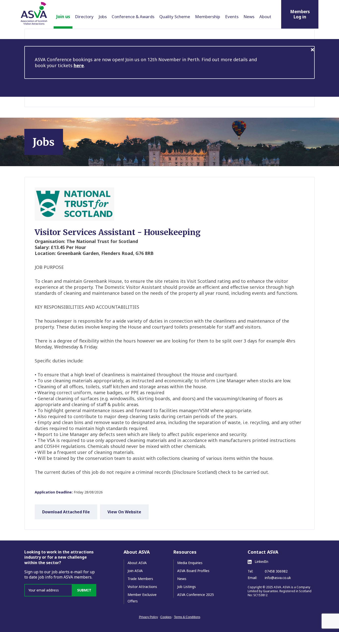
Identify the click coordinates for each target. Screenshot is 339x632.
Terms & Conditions (187, 617)
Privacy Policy (148, 617)
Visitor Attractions (142, 586)
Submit (84, 590)
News (181, 578)
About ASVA (137, 562)
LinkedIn (261, 561)
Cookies (165, 617)
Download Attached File (66, 512)
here (79, 65)
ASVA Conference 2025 (195, 594)
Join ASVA (135, 570)
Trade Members (140, 578)
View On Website (124, 512)
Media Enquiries (190, 562)
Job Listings (186, 586)
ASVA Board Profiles (193, 570)
